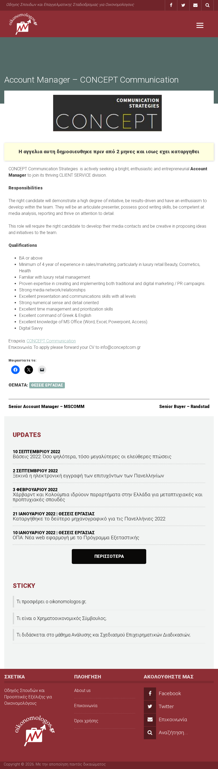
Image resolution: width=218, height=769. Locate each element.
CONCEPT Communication (51, 340)
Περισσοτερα (109, 556)
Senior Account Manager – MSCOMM (47, 406)
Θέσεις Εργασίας (47, 385)
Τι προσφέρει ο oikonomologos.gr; (51, 601)
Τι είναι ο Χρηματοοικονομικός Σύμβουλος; (61, 618)
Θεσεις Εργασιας (76, 513)
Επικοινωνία (85, 705)
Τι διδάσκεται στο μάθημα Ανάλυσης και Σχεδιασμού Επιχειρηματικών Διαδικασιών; (103, 635)
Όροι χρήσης (86, 720)
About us (82, 690)
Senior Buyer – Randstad (184, 406)
